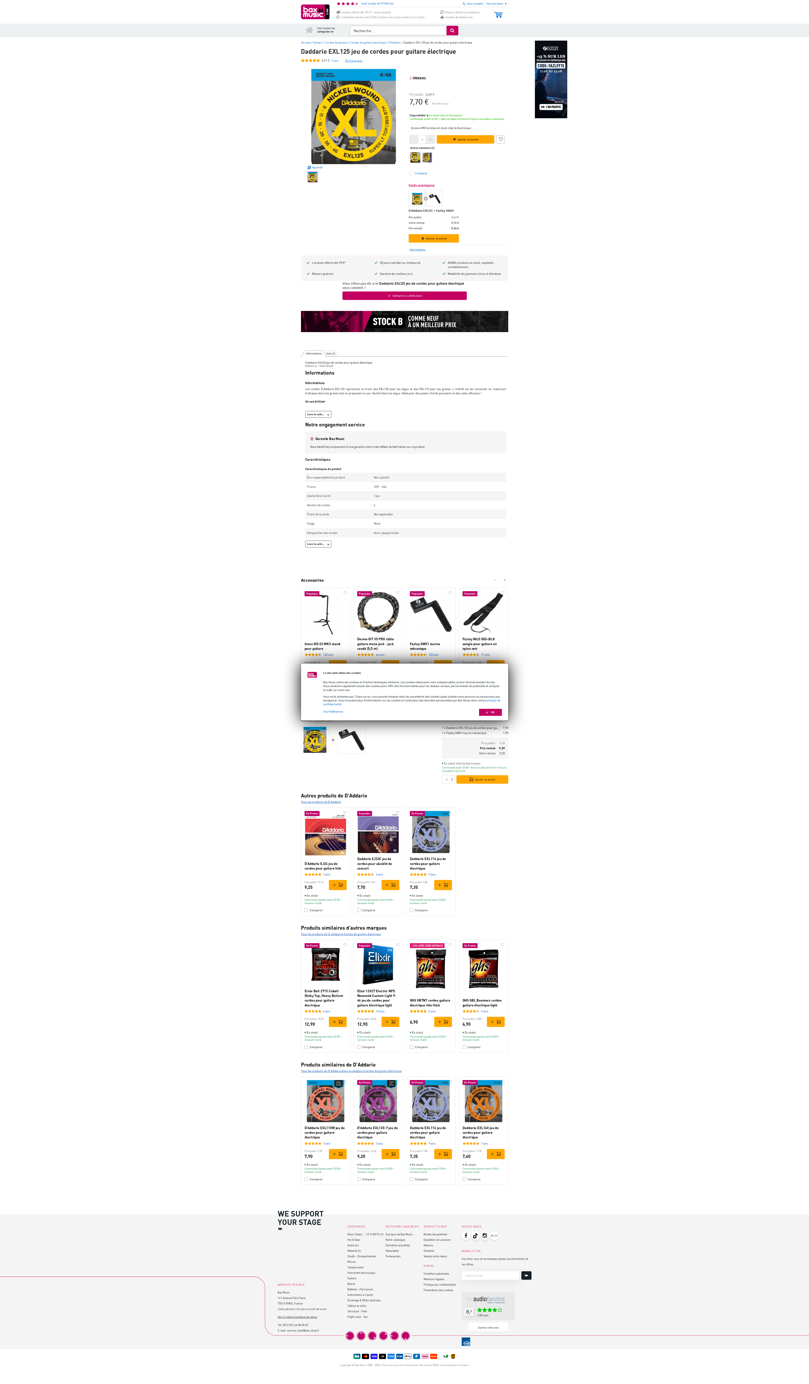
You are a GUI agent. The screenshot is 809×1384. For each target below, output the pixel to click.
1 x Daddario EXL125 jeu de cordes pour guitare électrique (471, 728)
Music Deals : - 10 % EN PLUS (365, 1234)
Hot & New (353, 1239)
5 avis (432, 1011)
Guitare (351, 1278)
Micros (351, 1261)
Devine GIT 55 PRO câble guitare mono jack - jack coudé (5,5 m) (375, 643)
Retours (428, 1245)
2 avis (379, 874)
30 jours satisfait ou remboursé (462, 12)
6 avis (326, 1011)
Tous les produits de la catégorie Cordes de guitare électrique (341, 934)
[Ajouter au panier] (338, 885)
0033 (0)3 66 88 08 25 (295, 1325)
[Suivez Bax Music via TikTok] (475, 1235)
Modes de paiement (435, 1234)
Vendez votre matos (435, 1256)
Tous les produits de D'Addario (321, 802)
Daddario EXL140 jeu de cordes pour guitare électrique (481, 1132)
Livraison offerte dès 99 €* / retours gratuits (366, 12)
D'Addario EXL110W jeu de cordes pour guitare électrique (325, 1132)
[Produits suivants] (504, 580)
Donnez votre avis (488, 1327)
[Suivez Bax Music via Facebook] (466, 1235)
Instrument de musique (361, 1272)
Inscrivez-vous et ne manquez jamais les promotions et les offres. (495, 1261)
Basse (351, 1283)
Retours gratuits (323, 273)
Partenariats (393, 1256)
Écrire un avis (353, 60)
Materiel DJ (354, 1250)
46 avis (380, 654)
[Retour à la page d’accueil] (309, 30)
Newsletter (392, 1250)
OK (493, 712)
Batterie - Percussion (360, 1289)
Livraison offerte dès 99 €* (329, 262)
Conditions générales (436, 1273)
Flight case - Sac (357, 1316)
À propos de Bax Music (399, 1234)
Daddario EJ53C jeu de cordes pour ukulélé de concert (374, 863)
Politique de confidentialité (440, 1284)
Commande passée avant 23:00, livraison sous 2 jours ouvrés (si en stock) (382, 17)
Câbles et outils (356, 1305)
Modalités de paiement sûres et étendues (474, 273)
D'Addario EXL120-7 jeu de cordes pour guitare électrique (377, 1132)
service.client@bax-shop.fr (303, 1330)
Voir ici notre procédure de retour (297, 1317)
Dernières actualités (398, 1245)
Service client (435, 1226)
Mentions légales (434, 1279)
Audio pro (353, 1245)
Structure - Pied (357, 1311)
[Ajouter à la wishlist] (500, 138)
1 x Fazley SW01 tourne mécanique (464, 733)
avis (334, 60)
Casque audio (355, 1267)
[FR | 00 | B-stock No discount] (404, 321)
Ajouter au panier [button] (468, 139)
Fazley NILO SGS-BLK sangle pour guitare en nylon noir (480, 643)
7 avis (484, 1143)
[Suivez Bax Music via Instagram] (485, 1235)
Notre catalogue (395, 1239)
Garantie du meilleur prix (459, 17)
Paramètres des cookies (438, 1290)
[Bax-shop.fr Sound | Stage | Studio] (315, 11)
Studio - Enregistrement (361, 1256)
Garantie (429, 1250)
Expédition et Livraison (437, 1239)
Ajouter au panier (485, 779)
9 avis (432, 874)
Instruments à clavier (360, 1294)
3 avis (326, 874)
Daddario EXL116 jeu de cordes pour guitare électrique (428, 863)
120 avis (328, 654)
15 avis (380, 1011)
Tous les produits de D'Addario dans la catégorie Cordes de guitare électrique (351, 1071)
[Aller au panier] (498, 13)
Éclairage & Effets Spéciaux (364, 1300)
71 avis (485, 654)
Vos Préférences (333, 711)
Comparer (316, 910)
